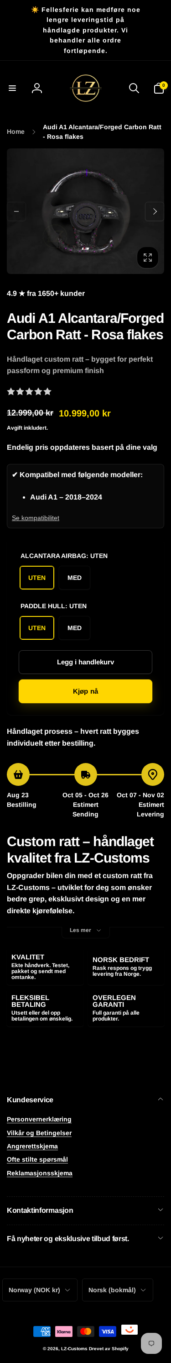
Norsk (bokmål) (112, 1290)
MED (74, 577)
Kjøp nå (85, 691)
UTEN (37, 577)
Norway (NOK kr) (34, 1290)
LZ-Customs (74, 1348)
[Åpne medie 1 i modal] (85, 211)
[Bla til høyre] (154, 211)
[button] (12, 88)
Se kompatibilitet (35, 517)
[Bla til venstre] (16, 211)
